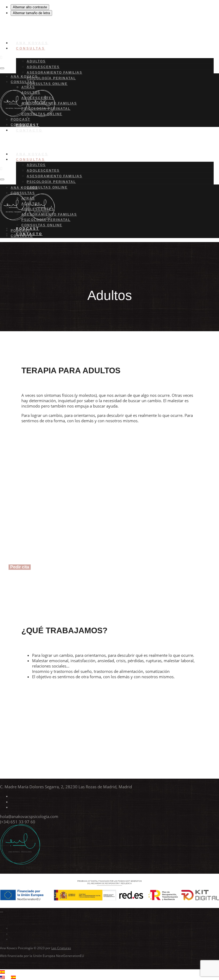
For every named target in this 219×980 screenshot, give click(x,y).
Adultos (36, 61)
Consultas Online (47, 84)
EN (8, 977)
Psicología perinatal (51, 78)
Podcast (20, 119)
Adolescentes (43, 67)
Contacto (29, 130)
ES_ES (10, 972)
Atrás (28, 87)
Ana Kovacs (24, 76)
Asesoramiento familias (54, 72)
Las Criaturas (61, 948)
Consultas (30, 48)
